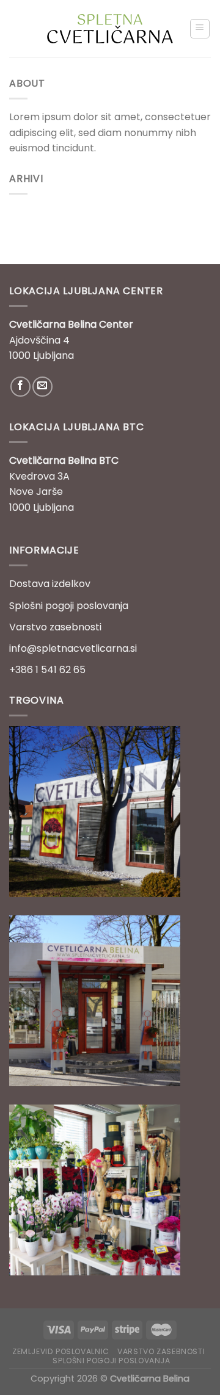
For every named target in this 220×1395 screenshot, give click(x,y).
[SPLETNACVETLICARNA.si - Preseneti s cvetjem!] (110, 28)
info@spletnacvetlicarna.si (73, 648)
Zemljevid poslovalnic (60, 1351)
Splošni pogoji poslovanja (68, 606)
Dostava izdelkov (49, 584)
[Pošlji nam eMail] (42, 387)
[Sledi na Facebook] (20, 387)
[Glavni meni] (200, 28)
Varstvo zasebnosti (55, 627)
